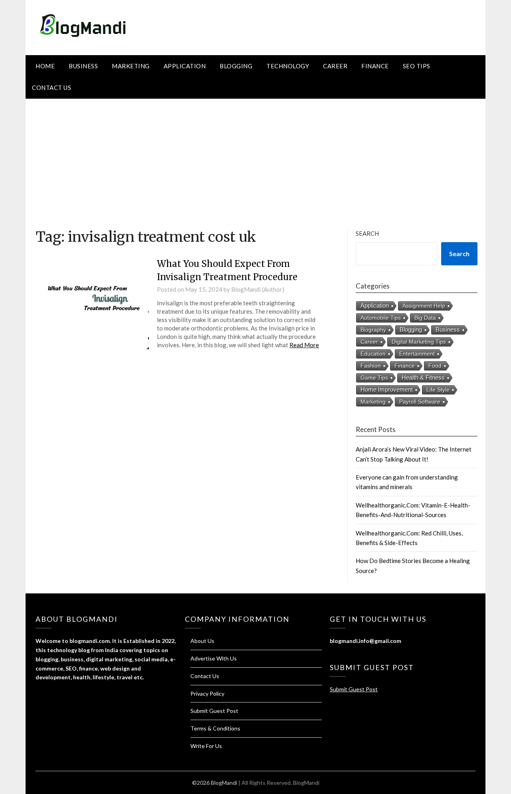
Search (367, 233)
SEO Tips (416, 66)
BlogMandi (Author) (257, 289)
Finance (375, 66)
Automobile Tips (380, 317)
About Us (202, 640)
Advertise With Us (213, 658)
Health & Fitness (423, 377)
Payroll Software (419, 401)
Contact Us (51, 87)
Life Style (438, 389)
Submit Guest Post (214, 710)
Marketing (131, 66)
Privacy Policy (207, 693)
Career (335, 66)
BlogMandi (306, 782)
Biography (373, 329)
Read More (304, 344)
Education (373, 353)
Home (45, 66)
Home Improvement (386, 389)
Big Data (425, 317)
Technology (287, 66)
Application (185, 66)
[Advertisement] (255, 159)
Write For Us (206, 745)
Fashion (370, 365)
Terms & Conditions (215, 728)
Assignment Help (423, 305)
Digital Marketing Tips (419, 341)
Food (435, 365)
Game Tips (374, 377)
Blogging (236, 66)
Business (83, 66)
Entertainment (417, 353)
